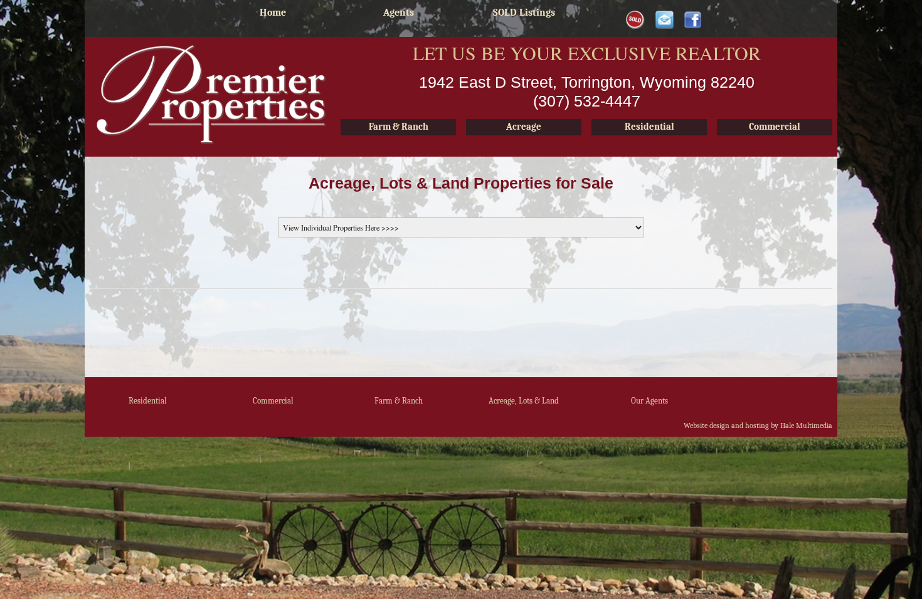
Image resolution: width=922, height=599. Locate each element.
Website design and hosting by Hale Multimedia (758, 425)
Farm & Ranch (398, 400)
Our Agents (649, 400)
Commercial (273, 400)
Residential (148, 400)
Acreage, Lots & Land (524, 400)
